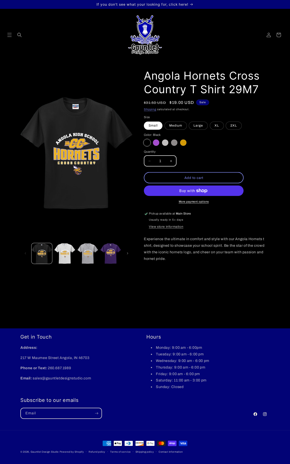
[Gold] (183, 142)
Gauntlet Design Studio (45, 451)
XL (217, 125)
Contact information (171, 451)
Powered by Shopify (72, 451)
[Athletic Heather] (174, 142)
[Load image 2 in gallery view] (64, 253)
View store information (166, 226)
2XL (233, 125)
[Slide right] (128, 253)
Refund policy (97, 451)
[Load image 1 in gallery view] (41, 253)
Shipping (150, 109)
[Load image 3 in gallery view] (87, 253)
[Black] (147, 142)
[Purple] (156, 142)
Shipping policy (144, 451)
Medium (175, 125)
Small (153, 125)
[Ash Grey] (165, 142)
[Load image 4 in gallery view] (110, 253)
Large (198, 125)
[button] (9, 35)
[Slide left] (25, 253)
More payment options (194, 201)
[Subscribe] (97, 413)
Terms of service (120, 451)
